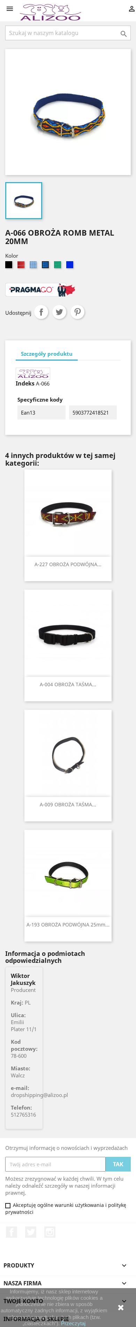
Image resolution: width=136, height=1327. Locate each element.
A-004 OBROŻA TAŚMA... (68, 684)
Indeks (25, 383)
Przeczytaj (73, 1323)
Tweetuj (59, 312)
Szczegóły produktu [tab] (47, 353)
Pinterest (77, 312)
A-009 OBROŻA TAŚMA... (68, 804)
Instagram (49, 1232)
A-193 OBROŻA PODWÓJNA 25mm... (68, 924)
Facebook (11, 1232)
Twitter (30, 1232)
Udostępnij (41, 312)
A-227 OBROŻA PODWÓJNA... (68, 564)
